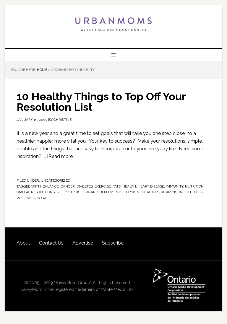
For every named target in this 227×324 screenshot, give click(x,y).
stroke (75, 192)
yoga (41, 198)
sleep (61, 192)
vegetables (148, 192)
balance (51, 186)
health (129, 186)
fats (117, 186)
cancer (68, 186)
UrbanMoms (113, 24)
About (23, 243)
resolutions (43, 192)
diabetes (85, 186)
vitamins (169, 192)
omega (23, 192)
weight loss (190, 192)
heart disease (151, 186)
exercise (103, 186)
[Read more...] (62, 156)
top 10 (129, 192)
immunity (174, 186)
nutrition (194, 186)
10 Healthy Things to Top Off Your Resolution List (101, 101)
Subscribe (113, 243)
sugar (89, 192)
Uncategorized (55, 180)
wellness (26, 198)
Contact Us (51, 243)
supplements (109, 192)
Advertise (82, 243)
